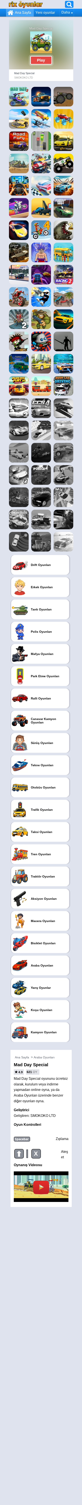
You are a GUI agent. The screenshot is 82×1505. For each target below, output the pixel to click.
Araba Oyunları (44, 1057)
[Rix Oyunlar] (26, 4)
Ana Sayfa (23, 12)
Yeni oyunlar (45, 12)
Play (41, 60)
